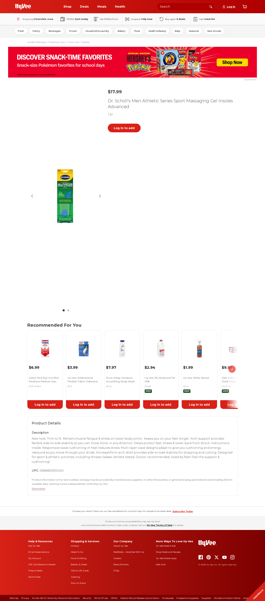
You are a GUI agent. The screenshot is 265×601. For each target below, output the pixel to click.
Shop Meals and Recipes (168, 552)
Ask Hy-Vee (34, 545)
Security (87, 598)
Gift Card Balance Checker (42, 564)
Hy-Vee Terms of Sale (160, 525)
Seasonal (194, 31)
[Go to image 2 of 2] (68, 310)
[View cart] (245, 6)
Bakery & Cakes (79, 564)
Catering (75, 577)
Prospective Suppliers (187, 598)
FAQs (116, 570)
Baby (177, 31)
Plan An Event (78, 583)
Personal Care (57, 42)
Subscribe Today (183, 511)
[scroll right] (232, 369)
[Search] (211, 6)
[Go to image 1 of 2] (63, 310)
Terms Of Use (101, 598)
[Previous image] (32, 196)
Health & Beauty (157, 31)
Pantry (36, 31)
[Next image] (100, 196)
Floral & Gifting (79, 558)
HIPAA (114, 598)
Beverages (55, 31)
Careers (117, 558)
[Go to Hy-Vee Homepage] (23, 7)
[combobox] (186, 7)
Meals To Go (77, 552)
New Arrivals (214, 31)
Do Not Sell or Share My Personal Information (56, 598)
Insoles (86, 42)
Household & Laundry (97, 31)
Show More (38, 488)
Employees (168, 598)
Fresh (21, 31)
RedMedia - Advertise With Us (128, 552)
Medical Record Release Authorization (139, 598)
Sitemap (14, 598)
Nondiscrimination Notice (227, 598)
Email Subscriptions (38, 552)
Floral (137, 31)
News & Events (121, 564)
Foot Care (74, 42)
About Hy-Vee (120, 545)
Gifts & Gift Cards (80, 570)
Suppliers (206, 598)
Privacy (25, 598)
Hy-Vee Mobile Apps (166, 558)
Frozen (73, 31)
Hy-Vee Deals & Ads (166, 545)
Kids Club (161, 564)
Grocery (75, 545)
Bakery (121, 31)
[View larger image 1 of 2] (66, 196)
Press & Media (35, 570)
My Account (34, 558)
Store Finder (34, 577)
